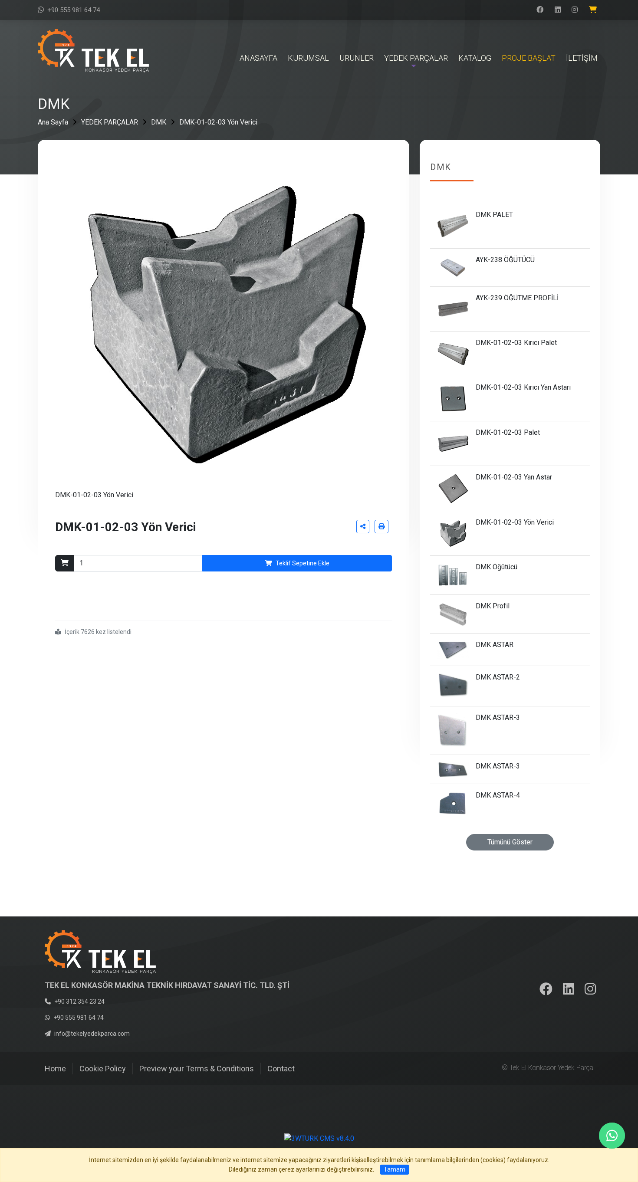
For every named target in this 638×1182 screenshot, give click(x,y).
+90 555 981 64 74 (73, 10)
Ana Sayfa (53, 122)
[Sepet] (594, 10)
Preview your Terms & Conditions (196, 1068)
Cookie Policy (102, 1068)
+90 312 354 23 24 (79, 1001)
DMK (158, 122)
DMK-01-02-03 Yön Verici (218, 122)
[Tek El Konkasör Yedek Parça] (93, 50)
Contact (281, 1068)
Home (55, 1068)
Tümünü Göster (510, 842)
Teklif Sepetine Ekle (302, 563)
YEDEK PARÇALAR (109, 122)
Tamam (394, 1169)
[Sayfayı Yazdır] (381, 526)
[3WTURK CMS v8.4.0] (319, 1138)
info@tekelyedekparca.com (92, 1033)
